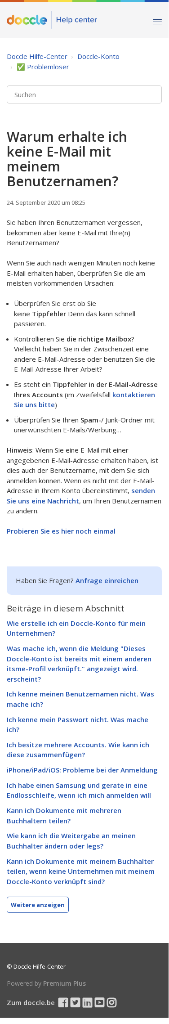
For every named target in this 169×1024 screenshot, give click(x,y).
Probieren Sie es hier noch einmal (61, 530)
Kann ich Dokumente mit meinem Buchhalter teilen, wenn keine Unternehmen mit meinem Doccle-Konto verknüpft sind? (81, 871)
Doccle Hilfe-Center (37, 56)
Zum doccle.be (31, 1002)
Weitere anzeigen (38, 905)
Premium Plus (64, 983)
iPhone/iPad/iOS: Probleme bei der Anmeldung (82, 769)
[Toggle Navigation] (157, 19)
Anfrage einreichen (107, 580)
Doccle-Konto (98, 56)
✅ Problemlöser (43, 66)
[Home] (52, 20)
